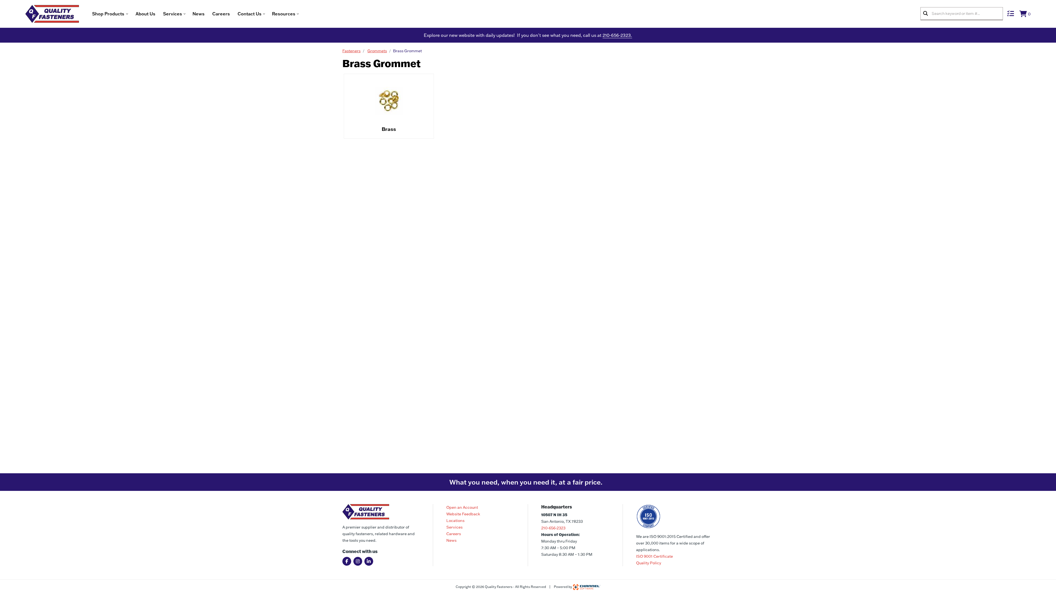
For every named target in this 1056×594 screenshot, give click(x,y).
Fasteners (351, 50)
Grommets (377, 50)
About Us (145, 13)
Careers (221, 13)
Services (454, 527)
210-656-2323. (617, 35)
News (199, 13)
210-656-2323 (553, 528)
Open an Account (462, 507)
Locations (455, 520)
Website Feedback (463, 514)
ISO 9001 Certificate (654, 556)
